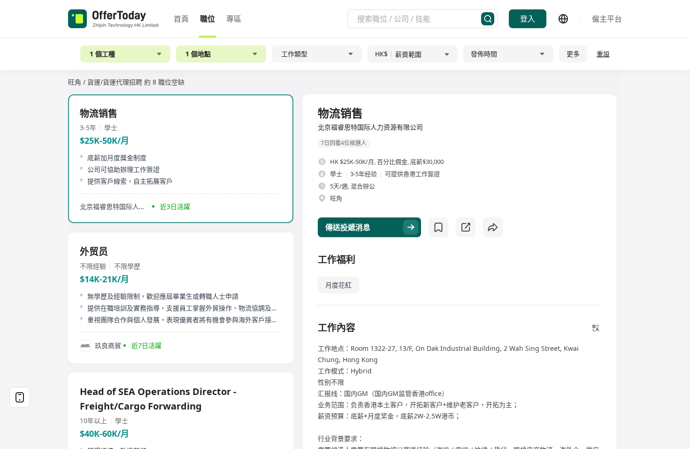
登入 (527, 19)
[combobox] (419, 18)
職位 (207, 19)
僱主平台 (607, 19)
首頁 (181, 19)
